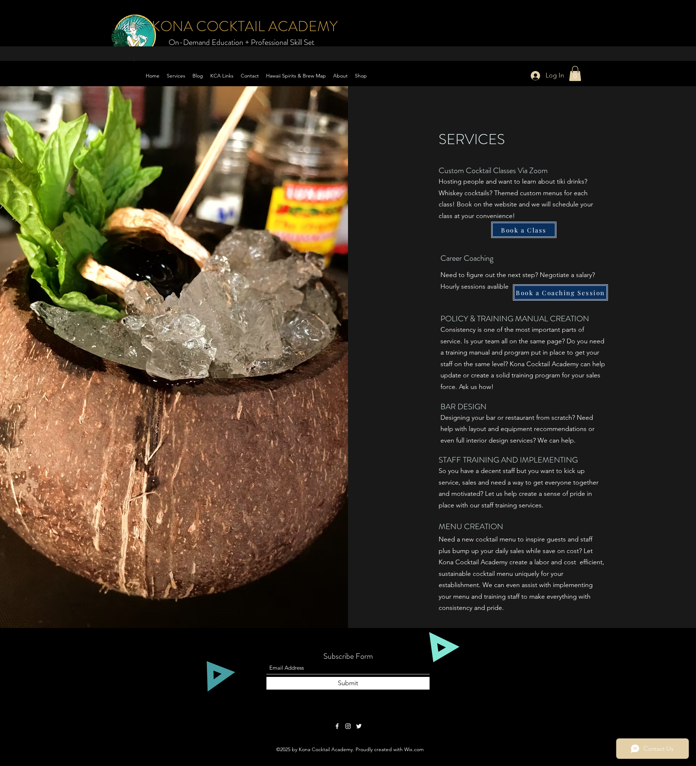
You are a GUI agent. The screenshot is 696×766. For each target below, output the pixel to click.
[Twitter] (358, 726)
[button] (575, 73)
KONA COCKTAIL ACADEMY (244, 26)
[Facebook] (337, 726)
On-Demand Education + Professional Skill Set (241, 42)
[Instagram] (348, 726)
